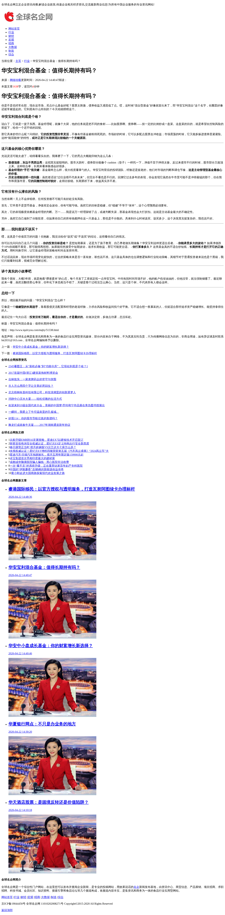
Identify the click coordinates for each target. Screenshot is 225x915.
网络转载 (15, 79)
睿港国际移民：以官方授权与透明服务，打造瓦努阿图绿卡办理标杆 (55, 353)
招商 (11, 43)
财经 (11, 35)
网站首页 (14, 28)
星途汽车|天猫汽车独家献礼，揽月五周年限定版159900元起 (46, 454)
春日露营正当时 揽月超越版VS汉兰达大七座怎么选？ (43, 447)
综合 (11, 54)
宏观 (11, 39)
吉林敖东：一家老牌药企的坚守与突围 (32, 379)
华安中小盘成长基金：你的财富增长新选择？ (41, 346)
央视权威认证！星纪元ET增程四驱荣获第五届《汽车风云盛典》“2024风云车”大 (59, 450)
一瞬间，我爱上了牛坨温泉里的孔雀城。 (33, 411)
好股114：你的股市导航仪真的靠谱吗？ (33, 418)
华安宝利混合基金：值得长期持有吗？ (44, 567)
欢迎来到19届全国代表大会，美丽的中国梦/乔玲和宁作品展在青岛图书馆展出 (56, 405)
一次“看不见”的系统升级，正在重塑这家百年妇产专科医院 (46, 465)
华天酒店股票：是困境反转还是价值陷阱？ (48, 802)
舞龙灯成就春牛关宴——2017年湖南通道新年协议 (39, 424)
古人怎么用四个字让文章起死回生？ (30, 385)
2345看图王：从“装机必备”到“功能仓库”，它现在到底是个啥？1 (48, 366)
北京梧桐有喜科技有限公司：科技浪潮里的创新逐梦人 (42, 392)
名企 (136, 886)
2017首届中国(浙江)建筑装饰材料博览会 (33, 372)
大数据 (12, 47)
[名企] (27, 22)
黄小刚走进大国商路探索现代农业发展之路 (38, 473)
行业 (11, 32)
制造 (11, 50)
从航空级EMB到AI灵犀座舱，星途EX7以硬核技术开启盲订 (46, 439)
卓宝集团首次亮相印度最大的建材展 (32, 458)
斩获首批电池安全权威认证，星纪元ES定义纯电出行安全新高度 (49, 443)
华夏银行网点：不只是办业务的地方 (42, 724)
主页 (18, 60)
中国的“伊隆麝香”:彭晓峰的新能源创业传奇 (37, 469)
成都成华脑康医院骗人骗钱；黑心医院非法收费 (39, 461)
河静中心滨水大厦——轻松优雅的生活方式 (35, 398)
